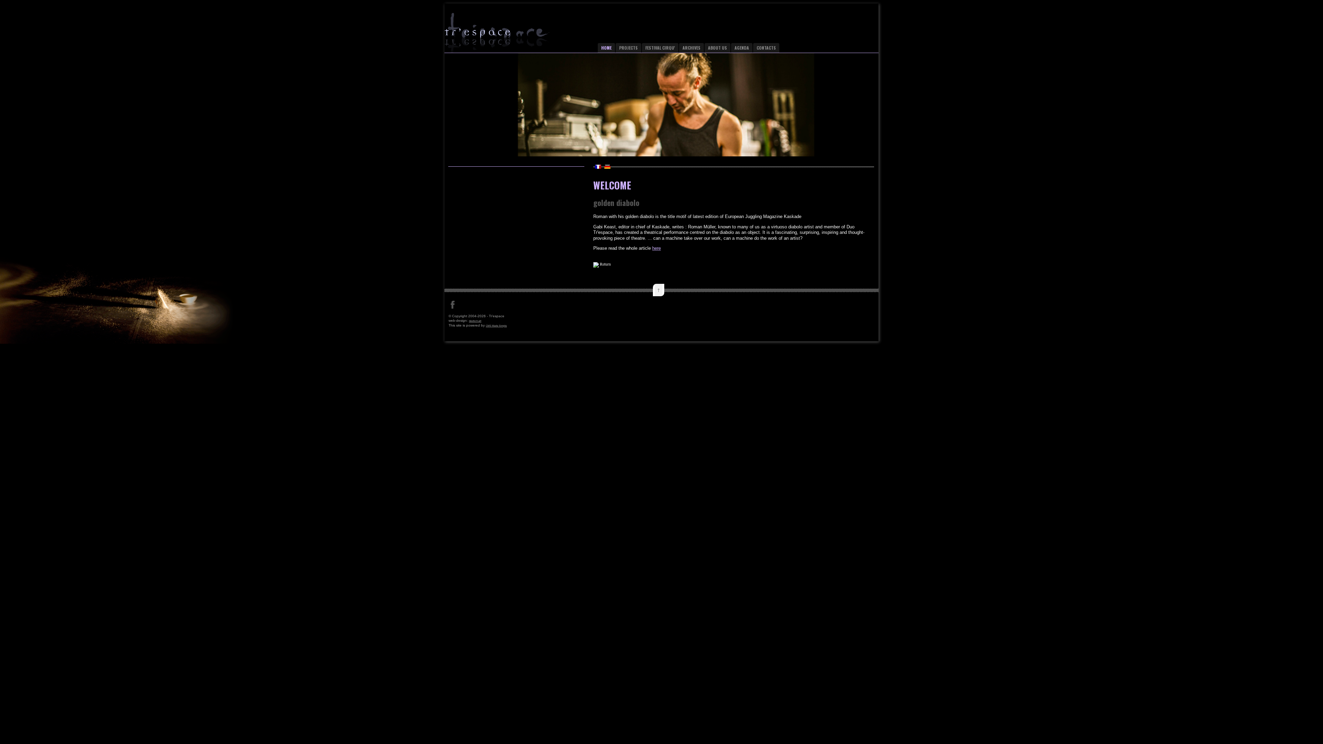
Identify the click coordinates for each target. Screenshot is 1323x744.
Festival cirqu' (660, 48)
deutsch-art (475, 321)
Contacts (766, 48)
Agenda (742, 48)
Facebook (453, 305)
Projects (628, 48)
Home (606, 48)
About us (717, 48)
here (656, 248)
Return (605, 264)
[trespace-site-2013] (510, 36)
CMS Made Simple (496, 325)
